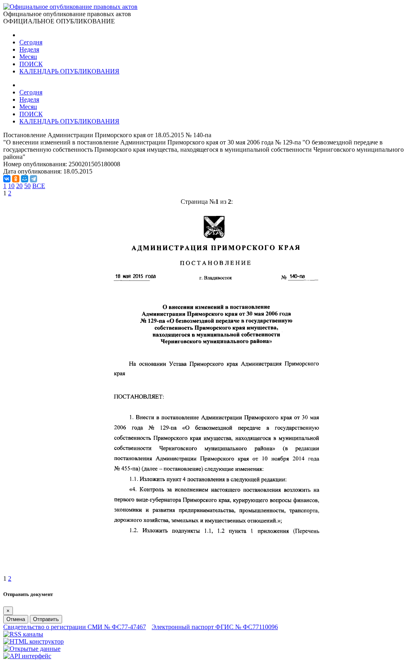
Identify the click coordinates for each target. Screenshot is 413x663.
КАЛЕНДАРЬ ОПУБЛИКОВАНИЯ (69, 71)
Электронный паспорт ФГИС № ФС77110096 (215, 626)
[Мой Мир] (24, 178)
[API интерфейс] (27, 656)
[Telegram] (33, 178)
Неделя (29, 49)
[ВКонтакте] (6, 178)
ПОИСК (31, 64)
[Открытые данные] (31, 648)
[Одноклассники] (15, 178)
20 (19, 185)
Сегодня (30, 42)
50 (27, 185)
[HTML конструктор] (33, 641)
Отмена (15, 619)
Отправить (46, 619)
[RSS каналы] (23, 634)
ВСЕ (38, 185)
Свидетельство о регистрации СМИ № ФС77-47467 (74, 626)
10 (11, 185)
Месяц (28, 56)
